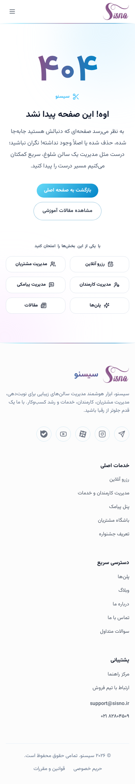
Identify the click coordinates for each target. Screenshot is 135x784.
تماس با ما (118, 618)
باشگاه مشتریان (113, 521)
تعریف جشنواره (114, 534)
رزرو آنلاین (119, 480)
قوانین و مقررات (49, 769)
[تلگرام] (121, 434)
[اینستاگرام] (102, 434)
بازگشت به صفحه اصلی (67, 190)
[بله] (43, 434)
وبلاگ (123, 591)
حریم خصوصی (87, 769)
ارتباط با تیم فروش (111, 688)
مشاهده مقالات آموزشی (67, 211)
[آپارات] (82, 434)
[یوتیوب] (63, 434)
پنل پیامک (119, 507)
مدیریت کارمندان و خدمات (103, 493)
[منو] (12, 11)
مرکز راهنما (118, 674)
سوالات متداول (114, 632)
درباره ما (121, 604)
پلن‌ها (123, 577)
